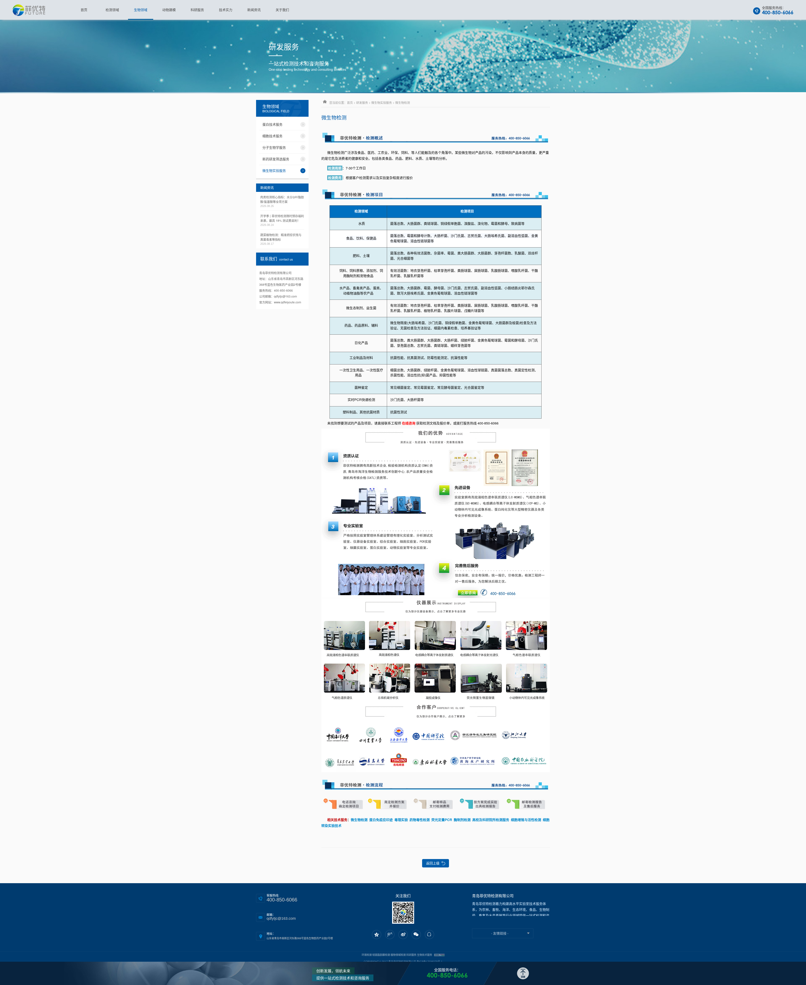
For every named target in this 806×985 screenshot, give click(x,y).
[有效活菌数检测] (435, 136)
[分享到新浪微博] (403, 934)
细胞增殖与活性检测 (526, 819)
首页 (350, 102)
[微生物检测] (435, 513)
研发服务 (362, 102)
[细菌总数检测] (435, 804)
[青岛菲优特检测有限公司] (29, 10)
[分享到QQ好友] (429, 934)
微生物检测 (359, 819)
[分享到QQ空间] (376, 934)
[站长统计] (439, 954)
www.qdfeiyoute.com (287, 302)
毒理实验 (401, 819)
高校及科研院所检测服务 (490, 819)
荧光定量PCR (441, 819)
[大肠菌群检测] (435, 193)
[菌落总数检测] (435, 736)
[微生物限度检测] (435, 783)
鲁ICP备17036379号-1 (429, 961)
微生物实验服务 (381, 102)
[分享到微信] (416, 934)
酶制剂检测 (462, 819)
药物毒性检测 (420, 819)
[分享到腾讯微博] (389, 934)
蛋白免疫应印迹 (381, 819)
